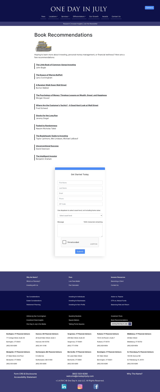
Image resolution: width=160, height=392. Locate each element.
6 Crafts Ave (40, 356)
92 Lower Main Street (75, 356)
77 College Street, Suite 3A (15, 338)
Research (66, 24)
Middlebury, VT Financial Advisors (139, 334)
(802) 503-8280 (11, 345)
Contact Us (116, 16)
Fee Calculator (74, 285)
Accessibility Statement (25, 377)
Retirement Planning (33, 304)
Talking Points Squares (76, 324)
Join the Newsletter (90, 24)
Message (61, 222)
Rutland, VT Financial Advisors (108, 334)
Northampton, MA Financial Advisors (49, 352)
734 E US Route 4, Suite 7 (106, 338)
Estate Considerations (34, 300)
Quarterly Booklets (75, 316)
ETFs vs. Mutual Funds (118, 300)
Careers (149, 7)
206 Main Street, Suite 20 (76, 338)
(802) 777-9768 (73, 345)
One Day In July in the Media (36, 324)
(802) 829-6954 (102, 345)
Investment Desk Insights (34, 320)
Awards (105, 16)
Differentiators (78, 16)
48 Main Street (132, 338)
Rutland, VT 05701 (103, 342)
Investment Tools (116, 316)
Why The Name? (134, 373)
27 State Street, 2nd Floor (15, 356)
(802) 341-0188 (41, 345)
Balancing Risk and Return (120, 304)
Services (64, 16)
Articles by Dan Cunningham (36, 316)
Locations (52, 16)
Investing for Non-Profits (77, 304)
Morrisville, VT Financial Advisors (79, 352)
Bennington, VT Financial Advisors (109, 352)
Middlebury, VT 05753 (134, 342)
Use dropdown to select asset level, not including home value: (79, 210)
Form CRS (18, 373)
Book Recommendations (119, 320)
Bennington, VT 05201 (104, 360)
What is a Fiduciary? (33, 281)
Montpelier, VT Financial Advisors (18, 352)
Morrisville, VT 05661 (75, 360)
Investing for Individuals (77, 296)
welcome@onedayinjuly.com (80, 376)
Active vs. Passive (117, 296)
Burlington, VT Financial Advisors (18, 334)
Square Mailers (74, 320)
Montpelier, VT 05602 (13, 360)
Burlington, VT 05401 (13, 342)
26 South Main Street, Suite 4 (46, 338)
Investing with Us (32, 285)
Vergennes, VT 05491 (75, 342)
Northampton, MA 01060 (44, 360)
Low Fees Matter (74, 281)
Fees (43, 16)
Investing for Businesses (77, 300)
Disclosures (31, 373)
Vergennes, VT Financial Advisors (79, 334)
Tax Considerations (33, 296)
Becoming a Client (117, 281)
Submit (80, 251)
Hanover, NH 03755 (42, 342)
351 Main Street (102, 356)
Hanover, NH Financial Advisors (47, 334)
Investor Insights (76, 24)
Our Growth (93, 16)
